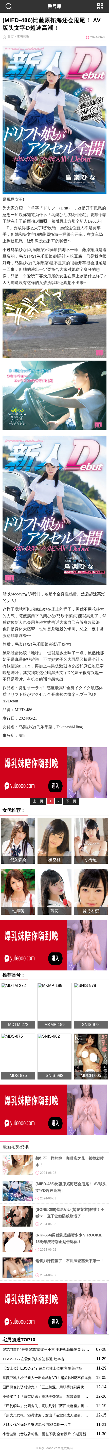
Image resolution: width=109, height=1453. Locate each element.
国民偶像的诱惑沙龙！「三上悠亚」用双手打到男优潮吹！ (49, 1387)
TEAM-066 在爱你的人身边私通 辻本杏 (33, 1359)
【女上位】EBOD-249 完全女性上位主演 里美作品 (42, 1368)
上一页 (38, 801)
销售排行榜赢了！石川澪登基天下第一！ (69, 1261)
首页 (11, 37)
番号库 (54, 6)
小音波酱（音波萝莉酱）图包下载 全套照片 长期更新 (44, 1434)
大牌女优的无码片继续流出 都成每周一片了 (37, 1425)
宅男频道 (23, 37)
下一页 (71, 801)
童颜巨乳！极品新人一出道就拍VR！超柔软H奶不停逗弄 (47, 1378)
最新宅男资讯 (16, 1146)
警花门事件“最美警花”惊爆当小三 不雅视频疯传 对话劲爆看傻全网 (54, 1350)
